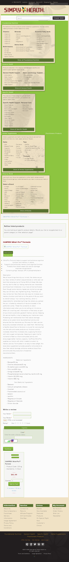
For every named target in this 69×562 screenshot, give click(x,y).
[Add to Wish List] (15, 455)
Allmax (6, 188)
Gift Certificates (25, 516)
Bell (6, 194)
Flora (6, 200)
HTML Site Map (25, 540)
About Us (7, 509)
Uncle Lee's (28, 150)
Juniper (7, 157)
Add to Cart (14, 484)
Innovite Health (9, 205)
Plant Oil (39, 45)
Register (31, 4)
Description (8, 252)
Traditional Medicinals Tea (32, 148)
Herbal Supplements (9, 133)
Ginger (6, 153)
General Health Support (11, 73)
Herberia (7, 203)
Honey (26, 81)
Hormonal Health (9, 120)
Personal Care (26, 103)
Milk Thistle (8, 163)
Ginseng (27, 79)
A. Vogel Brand (29, 158)
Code (22, 432)
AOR (6, 192)
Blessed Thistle (9, 146)
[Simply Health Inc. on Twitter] (34, 544)
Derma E (7, 196)
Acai (6, 144)
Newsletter (57, 516)
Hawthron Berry (9, 155)
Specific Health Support (11, 103)
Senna (18, 146)
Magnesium (19, 41)
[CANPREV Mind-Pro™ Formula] (15, 247)
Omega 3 (39, 38)
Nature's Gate (20, 194)
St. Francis (34, 194)
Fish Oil (39, 34)
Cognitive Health (9, 112)
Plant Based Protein (42, 43)
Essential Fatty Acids (42, 32)
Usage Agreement (10, 521)
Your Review (7, 418)
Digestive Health (9, 114)
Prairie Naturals (20, 207)
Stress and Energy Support (33, 73)
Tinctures (26, 156)
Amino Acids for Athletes (23, 49)
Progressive (34, 188)
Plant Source (8, 54)
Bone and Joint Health (11, 109)
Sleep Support (8, 84)
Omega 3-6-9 (40, 41)
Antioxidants (8, 75)
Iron (17, 39)
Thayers (33, 196)
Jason (6, 207)
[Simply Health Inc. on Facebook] (31, 544)
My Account (57, 509)
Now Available (42, 511)
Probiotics (39, 47)
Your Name (6, 414)
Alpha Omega (8, 190)
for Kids (7, 49)
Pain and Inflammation (11, 82)
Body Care (26, 105)
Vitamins (6, 32)
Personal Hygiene (28, 109)
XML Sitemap (35, 540)
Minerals (18, 32)
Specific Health (7, 92)
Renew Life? (34, 190)
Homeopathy (8, 79)
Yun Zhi (18, 157)
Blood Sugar (8, 107)
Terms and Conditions (24, 553)
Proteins (39, 49)
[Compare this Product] (15, 457)
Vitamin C (7, 38)
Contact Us (24, 509)
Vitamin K (7, 43)
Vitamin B (7, 36)
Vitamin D (7, 39)
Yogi (26, 152)
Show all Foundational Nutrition (28, 60)
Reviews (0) (8, 255)
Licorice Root (8, 161)
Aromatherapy (29, 75)
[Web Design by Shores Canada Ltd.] (34, 558)
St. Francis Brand (30, 160)
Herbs (5, 142)
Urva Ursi (18, 150)
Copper (18, 38)
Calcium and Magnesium (23, 36)
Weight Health (9, 125)
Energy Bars (28, 77)
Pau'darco (19, 144)
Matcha (27, 144)
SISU (32, 192)
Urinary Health (9, 124)
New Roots (19, 198)
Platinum (18, 205)
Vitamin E (7, 41)
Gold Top (7, 201)
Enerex (6, 198)
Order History (58, 511)
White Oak (19, 152)
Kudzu (6, 159)
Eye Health (8, 116)
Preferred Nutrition (36, 186)
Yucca (18, 155)
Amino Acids (19, 45)
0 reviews (10, 488)
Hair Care (25, 107)
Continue (8, 449)
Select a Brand (8, 184)
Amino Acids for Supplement (24, 47)
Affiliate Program (26, 513)
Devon (52, 4)
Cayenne (7, 148)
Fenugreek (8, 152)
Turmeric (18, 148)
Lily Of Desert (20, 186)
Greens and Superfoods (43, 36)
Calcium (18, 34)
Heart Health (8, 118)
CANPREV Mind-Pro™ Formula (15, 216)
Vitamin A (7, 34)
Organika (18, 203)
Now (17, 200)
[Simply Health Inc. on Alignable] (27, 544)
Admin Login (45, 540)
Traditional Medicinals (37, 198)
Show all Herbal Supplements (23, 169)
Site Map (23, 518)
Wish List (56, 513)
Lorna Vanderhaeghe (22, 188)
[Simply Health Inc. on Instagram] (42, 544)
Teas (25, 142)
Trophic (33, 200)
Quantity (8, 481)
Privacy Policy (9, 523)
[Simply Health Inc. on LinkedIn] (38, 544)
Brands (39, 509)
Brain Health (8, 110)
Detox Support (9, 77)
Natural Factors (20, 192)
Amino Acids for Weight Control (25, 51)
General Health (7, 64)
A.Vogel (7, 186)
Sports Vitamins (9, 56)
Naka (17, 190)
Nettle (6, 165)
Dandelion (7, 150)
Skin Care (25, 110)
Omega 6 (39, 39)
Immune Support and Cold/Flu (13, 81)
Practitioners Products (54, 133)
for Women (8, 52)
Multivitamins (8, 47)
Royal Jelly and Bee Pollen (32, 82)
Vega (32, 201)
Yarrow (18, 154)
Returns (23, 511)
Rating (5, 423)
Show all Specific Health (18, 129)
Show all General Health (23, 88)
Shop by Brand (7, 174)
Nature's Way (20, 196)
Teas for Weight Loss (31, 146)
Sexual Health (8, 122)
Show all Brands (25, 210)
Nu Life (18, 201)
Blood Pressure (9, 105)
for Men (7, 51)
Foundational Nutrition (10, 23)
